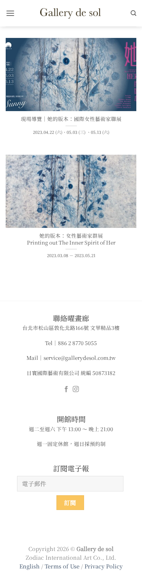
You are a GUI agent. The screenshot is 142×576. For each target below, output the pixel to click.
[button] (10, 13)
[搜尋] (133, 13)
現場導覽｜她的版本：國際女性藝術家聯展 (71, 119)
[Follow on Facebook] (66, 389)
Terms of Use (63, 566)
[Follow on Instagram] (76, 389)
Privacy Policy (103, 566)
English (29, 566)
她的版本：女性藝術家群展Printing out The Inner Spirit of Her (71, 239)
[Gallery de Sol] (71, 13)
